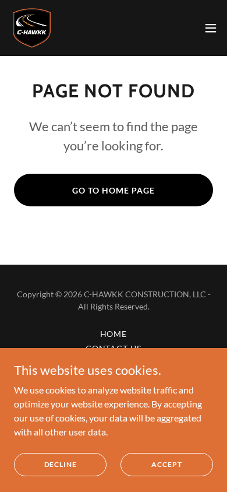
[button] (210, 28)
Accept (166, 464)
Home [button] (113, 334)
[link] (31, 28)
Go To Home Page (113, 190)
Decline (60, 464)
